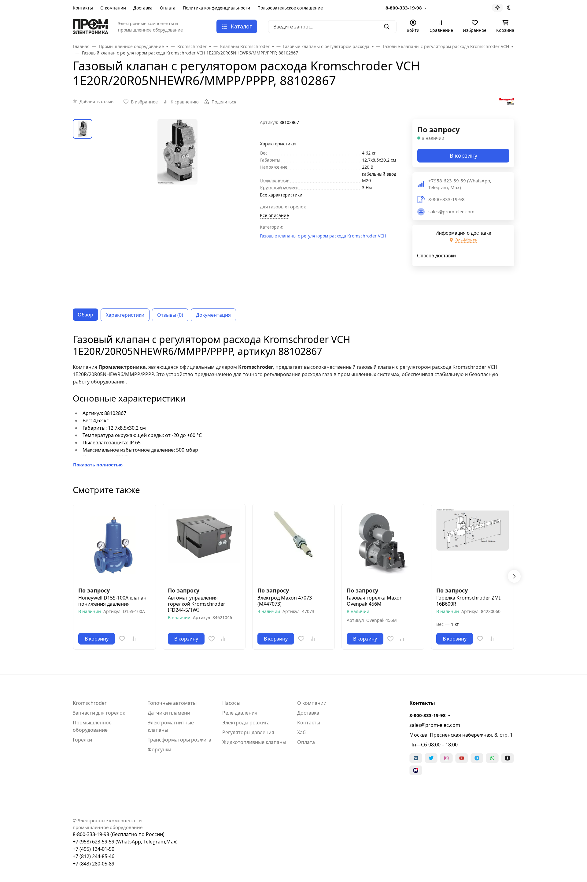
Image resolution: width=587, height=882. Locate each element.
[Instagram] (446, 758)
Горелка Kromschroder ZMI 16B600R (468, 601)
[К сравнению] (133, 639)
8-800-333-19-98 (404, 8)
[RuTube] (415, 770)
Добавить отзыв (96, 101)
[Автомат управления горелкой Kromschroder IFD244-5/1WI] (204, 545)
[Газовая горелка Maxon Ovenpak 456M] (383, 545)
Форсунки (159, 749)
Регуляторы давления (248, 732)
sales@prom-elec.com (434, 725)
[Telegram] (477, 758)
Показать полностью (98, 465)
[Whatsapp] (492, 758)
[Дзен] (507, 758)
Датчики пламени (169, 712)
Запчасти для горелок (99, 712)
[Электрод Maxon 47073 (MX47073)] (293, 545)
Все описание (274, 215)
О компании (113, 8)
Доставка (143, 8)
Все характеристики (281, 195)
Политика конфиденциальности (216, 8)
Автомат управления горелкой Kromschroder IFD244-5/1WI (196, 604)
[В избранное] (122, 639)
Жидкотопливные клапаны (254, 742)
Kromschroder (90, 703)
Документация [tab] (213, 315)
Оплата (167, 8)
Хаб (301, 732)
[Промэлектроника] (90, 26)
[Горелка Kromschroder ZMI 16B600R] (472, 545)
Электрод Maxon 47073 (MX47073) (284, 601)
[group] (177, 209)
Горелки (82, 739)
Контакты (83, 8)
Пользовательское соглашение (290, 8)
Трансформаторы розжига (179, 739)
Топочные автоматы (172, 703)
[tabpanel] (293, 401)
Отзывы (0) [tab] (170, 315)
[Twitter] (431, 758)
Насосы (231, 703)
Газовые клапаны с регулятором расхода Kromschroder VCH (323, 236)
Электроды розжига (246, 722)
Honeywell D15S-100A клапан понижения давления (112, 601)
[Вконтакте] (415, 758)
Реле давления (239, 712)
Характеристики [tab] (125, 315)
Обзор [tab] (85, 314)
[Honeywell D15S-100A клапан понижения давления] (114, 545)
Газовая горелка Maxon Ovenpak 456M (375, 601)
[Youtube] (461, 758)
